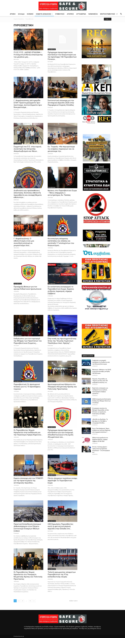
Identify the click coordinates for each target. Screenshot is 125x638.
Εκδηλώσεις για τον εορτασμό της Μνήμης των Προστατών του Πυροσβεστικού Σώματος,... (28, 340)
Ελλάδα (21, 14)
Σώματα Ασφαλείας (43, 14)
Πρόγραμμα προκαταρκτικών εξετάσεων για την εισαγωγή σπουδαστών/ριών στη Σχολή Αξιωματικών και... (60, 433)
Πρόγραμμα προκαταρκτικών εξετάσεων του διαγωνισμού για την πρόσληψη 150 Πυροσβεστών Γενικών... (62, 55)
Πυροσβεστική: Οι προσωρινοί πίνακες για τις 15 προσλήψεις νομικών (27, 386)
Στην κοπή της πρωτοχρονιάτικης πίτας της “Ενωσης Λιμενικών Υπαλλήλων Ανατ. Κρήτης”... (62, 340)
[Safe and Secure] (62, 6)
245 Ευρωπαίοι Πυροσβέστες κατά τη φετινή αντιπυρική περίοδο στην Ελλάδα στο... (60, 526)
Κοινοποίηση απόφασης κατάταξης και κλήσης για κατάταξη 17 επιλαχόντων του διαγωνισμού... (61, 242)
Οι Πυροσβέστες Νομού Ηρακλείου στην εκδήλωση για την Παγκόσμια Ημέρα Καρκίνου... (28, 432)
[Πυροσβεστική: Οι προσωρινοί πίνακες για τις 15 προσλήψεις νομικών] (28, 371)
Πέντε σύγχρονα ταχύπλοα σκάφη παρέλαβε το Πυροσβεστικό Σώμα (62, 480)
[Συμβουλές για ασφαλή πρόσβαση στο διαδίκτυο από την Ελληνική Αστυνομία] (86, 363)
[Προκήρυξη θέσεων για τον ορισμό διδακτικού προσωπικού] (28, 273)
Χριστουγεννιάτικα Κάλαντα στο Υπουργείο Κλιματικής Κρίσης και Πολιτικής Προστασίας (62, 386)
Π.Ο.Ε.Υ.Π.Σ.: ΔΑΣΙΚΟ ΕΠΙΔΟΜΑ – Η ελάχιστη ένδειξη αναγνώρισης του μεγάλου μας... (28, 54)
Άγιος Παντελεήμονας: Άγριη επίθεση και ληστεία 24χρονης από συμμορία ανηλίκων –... (101, 430)
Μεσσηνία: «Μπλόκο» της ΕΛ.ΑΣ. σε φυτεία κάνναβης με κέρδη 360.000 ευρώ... (101, 371)
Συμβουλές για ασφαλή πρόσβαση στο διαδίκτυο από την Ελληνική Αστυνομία (101, 362)
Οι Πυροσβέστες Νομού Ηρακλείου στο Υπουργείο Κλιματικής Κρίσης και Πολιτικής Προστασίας (28, 575)
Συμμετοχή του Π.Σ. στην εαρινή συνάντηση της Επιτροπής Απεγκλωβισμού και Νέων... (27, 149)
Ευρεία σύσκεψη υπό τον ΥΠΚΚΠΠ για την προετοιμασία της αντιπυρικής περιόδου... (28, 480)
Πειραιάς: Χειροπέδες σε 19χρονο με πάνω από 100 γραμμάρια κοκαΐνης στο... (100, 380)
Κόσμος (30, 14)
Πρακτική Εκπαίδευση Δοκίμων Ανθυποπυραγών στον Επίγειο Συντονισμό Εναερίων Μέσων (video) (27, 527)
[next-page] (34, 600)
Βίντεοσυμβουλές (107, 14)
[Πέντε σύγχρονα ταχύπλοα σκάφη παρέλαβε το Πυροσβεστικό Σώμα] (62, 465)
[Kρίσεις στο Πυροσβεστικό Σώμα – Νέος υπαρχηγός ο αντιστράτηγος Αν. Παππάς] (62, 177)
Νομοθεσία (93, 14)
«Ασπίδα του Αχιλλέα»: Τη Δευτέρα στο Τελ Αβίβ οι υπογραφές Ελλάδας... (100, 421)
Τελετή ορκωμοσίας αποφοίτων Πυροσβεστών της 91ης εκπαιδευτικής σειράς (62, 574)
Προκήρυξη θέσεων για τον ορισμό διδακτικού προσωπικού (27, 288)
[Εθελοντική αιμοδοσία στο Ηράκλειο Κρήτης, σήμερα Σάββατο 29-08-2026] (86, 440)
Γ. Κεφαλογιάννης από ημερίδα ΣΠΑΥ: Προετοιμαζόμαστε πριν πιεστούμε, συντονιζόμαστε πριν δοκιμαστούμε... (28, 103)
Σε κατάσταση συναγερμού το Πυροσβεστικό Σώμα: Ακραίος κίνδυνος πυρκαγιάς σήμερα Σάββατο (61, 290)
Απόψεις (70, 14)
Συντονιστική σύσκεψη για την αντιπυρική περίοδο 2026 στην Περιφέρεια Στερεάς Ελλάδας (61, 102)
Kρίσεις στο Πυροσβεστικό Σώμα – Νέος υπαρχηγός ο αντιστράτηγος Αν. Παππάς (62, 192)
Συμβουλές (59, 14)
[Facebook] (117, 14)
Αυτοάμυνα (81, 14)
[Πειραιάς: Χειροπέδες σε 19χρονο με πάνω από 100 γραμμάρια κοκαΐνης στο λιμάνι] (86, 381)
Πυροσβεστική (17, 49)
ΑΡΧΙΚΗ (13, 14)
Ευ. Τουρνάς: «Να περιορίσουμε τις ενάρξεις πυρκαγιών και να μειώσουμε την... (61, 149)
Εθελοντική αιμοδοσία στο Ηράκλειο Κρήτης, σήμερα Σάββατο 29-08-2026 (100, 439)
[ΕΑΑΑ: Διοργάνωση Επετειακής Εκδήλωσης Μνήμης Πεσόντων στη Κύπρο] (86, 401)
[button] (121, 14)
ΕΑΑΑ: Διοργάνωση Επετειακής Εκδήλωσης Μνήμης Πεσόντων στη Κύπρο (101, 400)
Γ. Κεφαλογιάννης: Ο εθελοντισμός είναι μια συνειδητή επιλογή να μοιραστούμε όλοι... (24, 242)
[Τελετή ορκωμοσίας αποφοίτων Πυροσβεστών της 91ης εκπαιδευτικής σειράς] (62, 559)
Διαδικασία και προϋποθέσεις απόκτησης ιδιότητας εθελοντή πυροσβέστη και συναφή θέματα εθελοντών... (28, 193)
